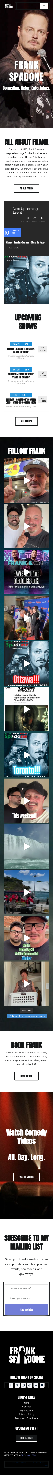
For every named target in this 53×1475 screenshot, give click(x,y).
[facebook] (11, 1385)
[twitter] (17, 1385)
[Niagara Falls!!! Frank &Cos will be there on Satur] (26, 892)
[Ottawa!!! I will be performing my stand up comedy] (26, 663)
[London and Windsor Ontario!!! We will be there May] (26, 938)
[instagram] (23, 1385)
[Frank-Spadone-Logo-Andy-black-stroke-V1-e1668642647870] (9, 4)
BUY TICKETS (14, 248)
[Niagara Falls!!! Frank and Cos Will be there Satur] (26, 846)
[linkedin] (35, 1385)
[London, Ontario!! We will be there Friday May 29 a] (26, 984)
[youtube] (42, 1385)
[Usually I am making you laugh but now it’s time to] (26, 709)
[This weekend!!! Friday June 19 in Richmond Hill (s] (26, 801)
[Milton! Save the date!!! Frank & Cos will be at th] (26, 572)
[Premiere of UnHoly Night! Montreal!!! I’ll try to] (26, 618)
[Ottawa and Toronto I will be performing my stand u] (26, 480)
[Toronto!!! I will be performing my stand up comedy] (26, 755)
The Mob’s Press (28, 1455)
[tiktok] (29, 1385)
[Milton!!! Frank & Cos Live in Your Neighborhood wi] (26, 526)
